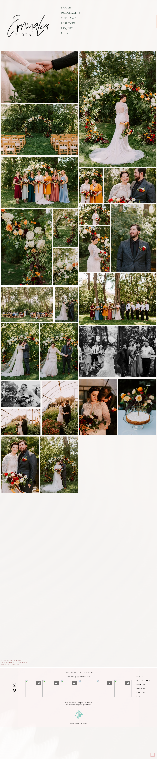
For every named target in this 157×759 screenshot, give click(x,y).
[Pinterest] (14, 690)
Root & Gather (15, 660)
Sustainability (71, 13)
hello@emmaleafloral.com (79, 672)
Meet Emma (68, 18)
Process (66, 7)
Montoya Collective (21, 662)
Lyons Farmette (13, 664)
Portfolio (68, 23)
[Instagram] (14, 684)
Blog (64, 33)
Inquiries (67, 28)
